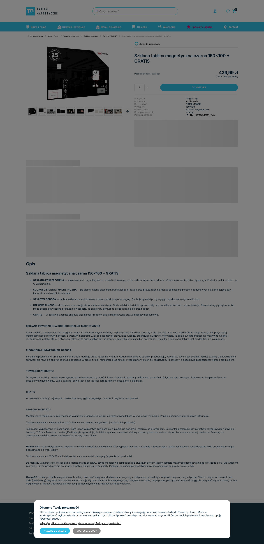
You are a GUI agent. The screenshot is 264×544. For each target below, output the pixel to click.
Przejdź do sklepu (54, 530)
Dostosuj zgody (87, 530)
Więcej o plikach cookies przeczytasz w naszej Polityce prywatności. (80, 523)
